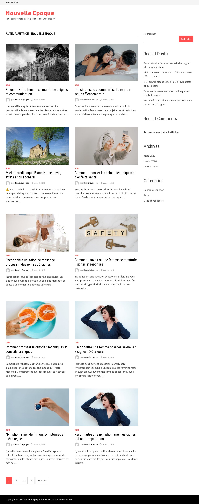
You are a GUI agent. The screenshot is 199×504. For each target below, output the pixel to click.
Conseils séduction (154, 190)
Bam (70, 499)
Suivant (42, 480)
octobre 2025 (151, 166)
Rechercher (150, 33)
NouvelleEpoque (22, 99)
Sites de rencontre (154, 200)
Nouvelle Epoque (30, 13)
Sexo (8, 85)
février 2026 (150, 161)
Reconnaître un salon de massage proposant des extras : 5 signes (30, 262)
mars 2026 (149, 155)
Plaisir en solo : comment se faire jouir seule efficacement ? (102, 92)
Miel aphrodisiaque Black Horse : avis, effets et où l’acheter (33, 175)
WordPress (60, 499)
